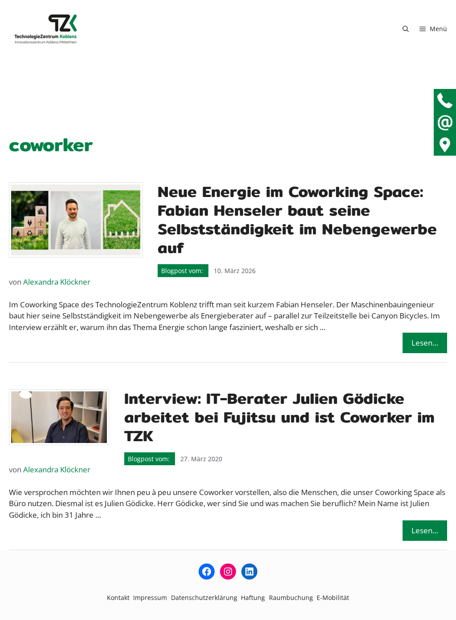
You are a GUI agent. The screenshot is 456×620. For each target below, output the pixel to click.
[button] (405, 29)
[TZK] (45, 29)
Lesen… (424, 343)
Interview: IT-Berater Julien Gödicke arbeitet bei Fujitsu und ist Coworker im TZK (279, 417)
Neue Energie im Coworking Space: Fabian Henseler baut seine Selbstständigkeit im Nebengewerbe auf (297, 219)
